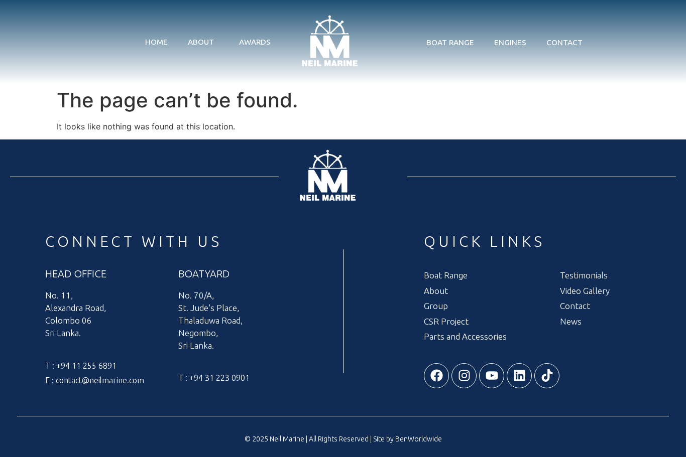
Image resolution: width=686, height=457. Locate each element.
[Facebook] (436, 375)
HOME (156, 42)
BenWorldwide (418, 439)
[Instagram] (464, 375)
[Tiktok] (546, 375)
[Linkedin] (519, 375)
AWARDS (255, 42)
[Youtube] (491, 375)
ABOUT (201, 42)
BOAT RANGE (450, 42)
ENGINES (510, 42)
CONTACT (564, 42)
